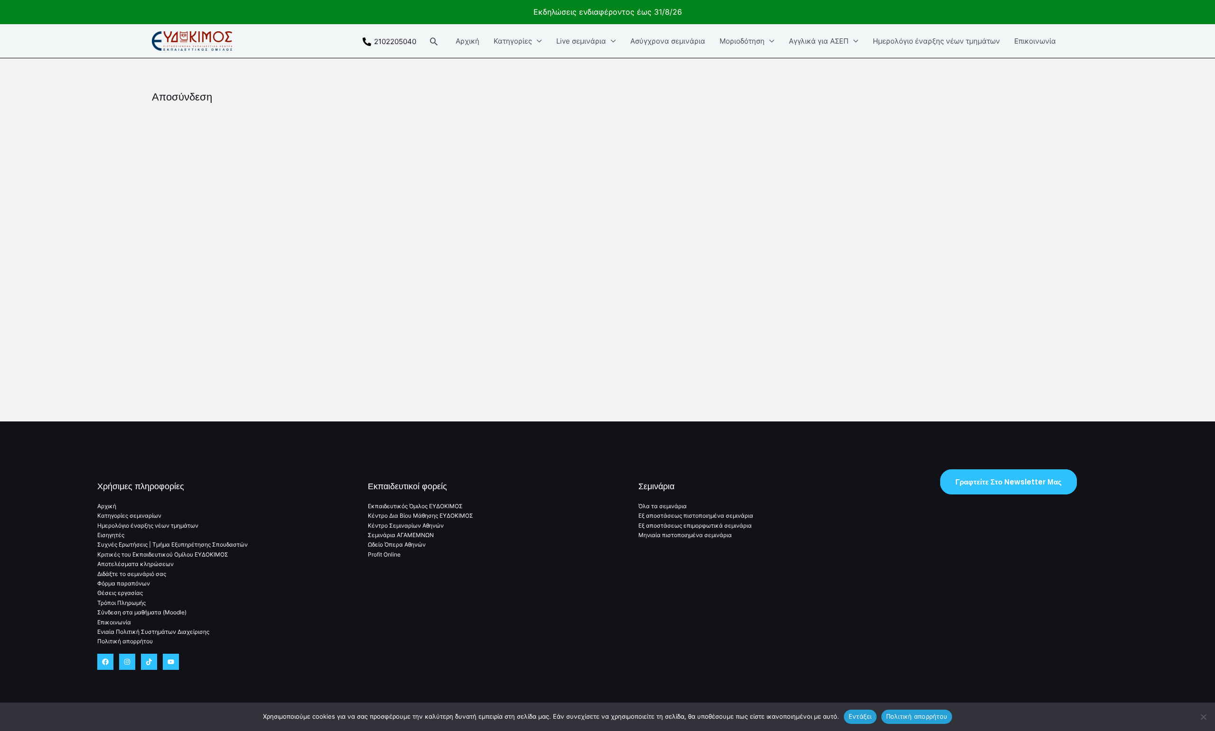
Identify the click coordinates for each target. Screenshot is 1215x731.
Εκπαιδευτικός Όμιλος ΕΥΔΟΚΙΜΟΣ (415, 506)
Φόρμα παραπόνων (123, 583)
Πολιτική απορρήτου (125, 641)
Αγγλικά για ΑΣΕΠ (819, 41)
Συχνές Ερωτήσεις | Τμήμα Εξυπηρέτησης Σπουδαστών (172, 544)
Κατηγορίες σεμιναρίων (129, 515)
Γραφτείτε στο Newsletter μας (1008, 482)
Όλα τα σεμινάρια (662, 506)
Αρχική (467, 41)
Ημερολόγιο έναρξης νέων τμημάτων (936, 41)
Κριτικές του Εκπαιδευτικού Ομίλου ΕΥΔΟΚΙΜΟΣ (162, 554)
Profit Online (384, 554)
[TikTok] (149, 662)
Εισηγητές (110, 535)
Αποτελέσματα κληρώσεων (135, 563)
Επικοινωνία (1035, 41)
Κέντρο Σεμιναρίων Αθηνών (406, 525)
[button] (434, 41)
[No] (1203, 717)
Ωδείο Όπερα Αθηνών (397, 544)
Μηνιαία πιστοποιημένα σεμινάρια (685, 535)
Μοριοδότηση (742, 41)
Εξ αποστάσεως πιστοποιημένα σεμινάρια (695, 515)
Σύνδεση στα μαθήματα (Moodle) (142, 612)
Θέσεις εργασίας (120, 592)
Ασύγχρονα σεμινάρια (667, 41)
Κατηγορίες (513, 41)
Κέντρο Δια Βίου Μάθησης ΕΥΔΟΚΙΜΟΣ (420, 515)
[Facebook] (105, 662)
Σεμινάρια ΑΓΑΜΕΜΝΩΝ (401, 535)
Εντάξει (860, 716)
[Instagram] (127, 662)
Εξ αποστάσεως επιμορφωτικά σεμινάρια (695, 525)
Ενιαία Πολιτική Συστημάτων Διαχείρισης (153, 631)
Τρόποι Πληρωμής (121, 602)
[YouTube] (171, 662)
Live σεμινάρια (581, 41)
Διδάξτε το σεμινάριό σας (131, 573)
